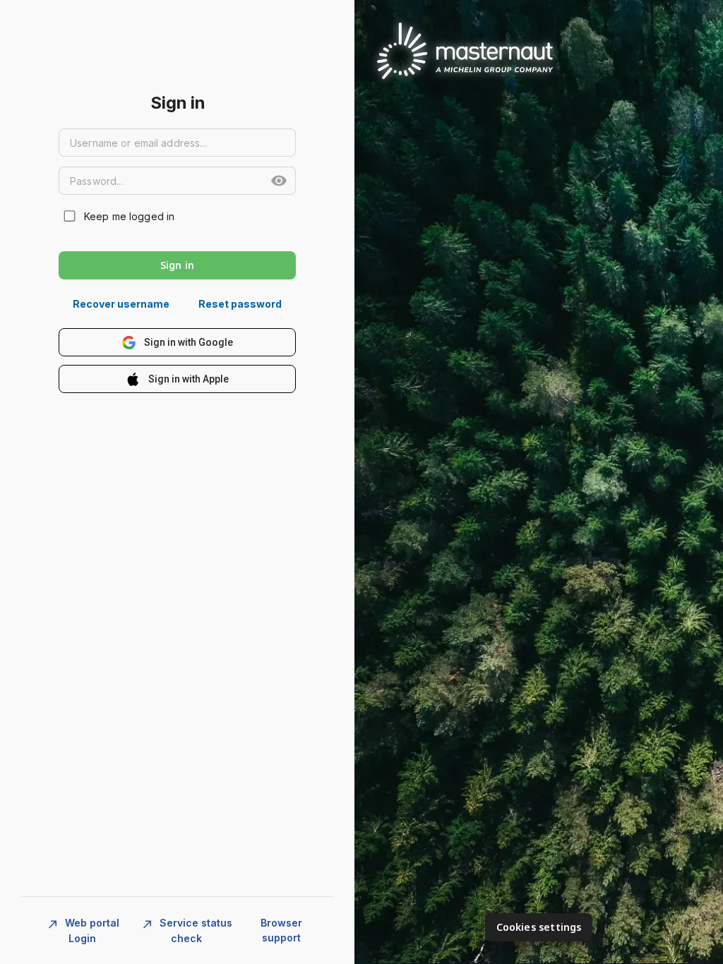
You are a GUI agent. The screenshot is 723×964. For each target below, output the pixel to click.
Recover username (121, 304)
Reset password (240, 304)
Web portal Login (90, 930)
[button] (278, 180)
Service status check (194, 930)
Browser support (281, 930)
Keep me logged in (129, 216)
